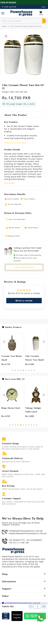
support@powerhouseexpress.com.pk (28, 533)
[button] (42, 13)
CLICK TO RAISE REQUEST (24, 267)
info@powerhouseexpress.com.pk (26, 531)
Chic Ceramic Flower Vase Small (34, 358)
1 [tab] (12, 370)
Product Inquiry (17, 616)
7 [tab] (28, 370)
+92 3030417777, (17, 540)
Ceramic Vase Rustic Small (11, 358)
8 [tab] (31, 370)
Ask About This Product (37, 616)
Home (4, 26)
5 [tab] (23, 370)
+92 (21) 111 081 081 (19, 543)
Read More (9, 183)
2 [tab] (15, 370)
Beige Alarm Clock (10, 408)
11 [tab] (36, 425)
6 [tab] (26, 370)
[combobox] (22, 20)
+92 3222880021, (34, 540)
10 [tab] (34, 425)
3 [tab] (18, 370)
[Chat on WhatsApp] (41, 618)
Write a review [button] (23, 300)
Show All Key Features (15, 143)
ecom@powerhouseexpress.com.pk (22, 603)
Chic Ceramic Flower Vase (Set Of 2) (25, 26)
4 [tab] (20, 370)
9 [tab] (34, 370)
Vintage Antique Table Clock (33, 410)
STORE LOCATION (10, 6)
